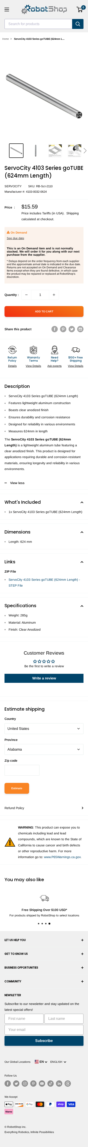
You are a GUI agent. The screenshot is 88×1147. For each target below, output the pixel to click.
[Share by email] (80, 329)
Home (5, 38)
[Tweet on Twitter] (72, 329)
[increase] (54, 295)
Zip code (11, 760)
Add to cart (44, 311)
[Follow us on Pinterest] (33, 1083)
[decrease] (26, 295)
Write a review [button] (44, 678)
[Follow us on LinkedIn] (59, 1083)
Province (11, 740)
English (57, 1061)
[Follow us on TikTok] (50, 1083)
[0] (80, 9)
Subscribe (44, 1041)
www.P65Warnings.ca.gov (62, 857)
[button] (85, 150)
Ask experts (54, 366)
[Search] (77, 24)
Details (12, 366)
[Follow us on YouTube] (42, 1083)
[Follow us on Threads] (68, 1083)
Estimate (16, 788)
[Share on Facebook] (54, 329)
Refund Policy (14, 808)
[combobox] (38, 24)
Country (10, 719)
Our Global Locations (17, 1061)
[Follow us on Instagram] (25, 1083)
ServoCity (13, 186)
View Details (33, 366)
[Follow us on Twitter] (16, 1083)
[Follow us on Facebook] (8, 1083)
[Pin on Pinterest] (63, 329)
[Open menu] (7, 9)
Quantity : (12, 295)
